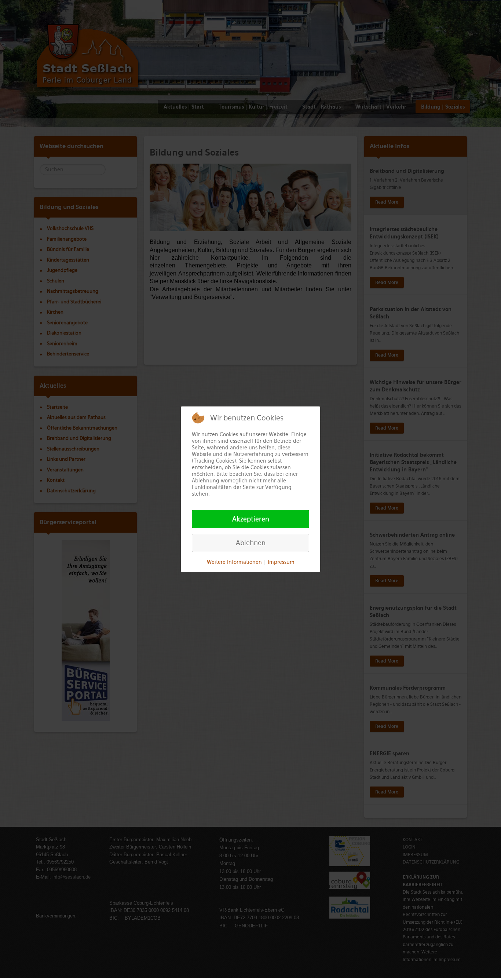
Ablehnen (251, 543)
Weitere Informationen (234, 562)
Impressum (281, 562)
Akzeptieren (250, 519)
